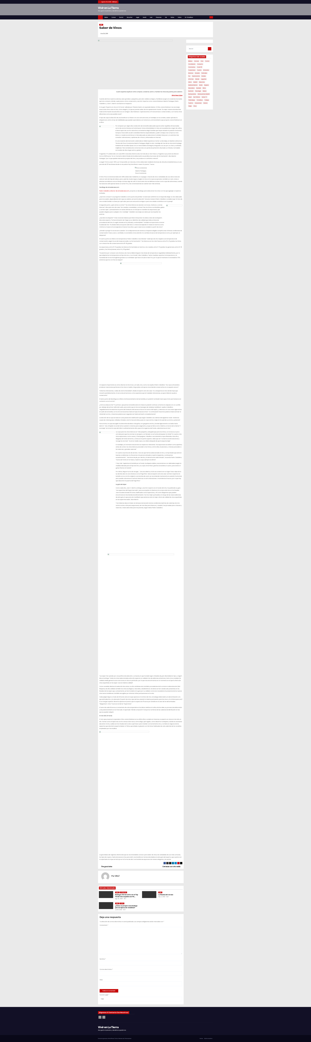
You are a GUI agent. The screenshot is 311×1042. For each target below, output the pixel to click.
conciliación (191, 64)
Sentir (144, 17)
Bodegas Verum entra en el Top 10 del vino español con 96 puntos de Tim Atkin (126, 896)
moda (200, 85)
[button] (208, 17)
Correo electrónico (106, 969)
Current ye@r (104, 995)
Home (201, 1038)
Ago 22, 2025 (119, 898)
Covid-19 (199, 67)
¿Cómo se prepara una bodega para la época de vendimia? (126, 907)
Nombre (103, 959)
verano (205, 103)
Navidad (198, 88)
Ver (166, 17)
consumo (200, 64)
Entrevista (206, 70)
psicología (198, 91)
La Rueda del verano (165, 895)
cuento (199, 70)
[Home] (100, 17)
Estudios (197, 73)
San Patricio (196, 97)
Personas (158, 17)
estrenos (190, 73)
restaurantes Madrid (203, 94)
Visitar (172, 17)
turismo (190, 103)
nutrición (190, 91)
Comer (114, 17)
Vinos (194, 106)
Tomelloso (200, 100)
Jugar (137, 17)
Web (101, 980)
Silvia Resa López (177, 95)
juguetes (203, 79)
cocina (207, 61)
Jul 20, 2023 (118, 909)
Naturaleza (191, 88)
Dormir (121, 17)
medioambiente (192, 85)
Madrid (195, 82)
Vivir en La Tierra (108, 8)
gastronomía (196, 76)
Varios (179, 17)
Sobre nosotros (208, 1038)
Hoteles (204, 76)
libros (190, 82)
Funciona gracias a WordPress (106, 1038)
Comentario (104, 925)
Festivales (204, 73)
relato (204, 91)
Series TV (204, 97)
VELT (117, 876)
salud (189, 97)
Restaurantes (192, 94)
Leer (151, 17)
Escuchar (129, 17)
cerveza (196, 61)
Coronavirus (191, 67)
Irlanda (197, 79)
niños (204, 88)
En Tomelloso (189, 17)
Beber (106, 17)
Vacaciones (198, 103)
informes (190, 79)
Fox (189, 76)
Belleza (190, 61)
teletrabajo (191, 100)
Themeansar (128, 1038)
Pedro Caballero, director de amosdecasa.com (114, 191)
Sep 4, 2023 (161, 897)
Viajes (190, 106)
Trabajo (206, 100)
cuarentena (191, 70)
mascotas (202, 82)
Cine (202, 61)
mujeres (206, 85)
